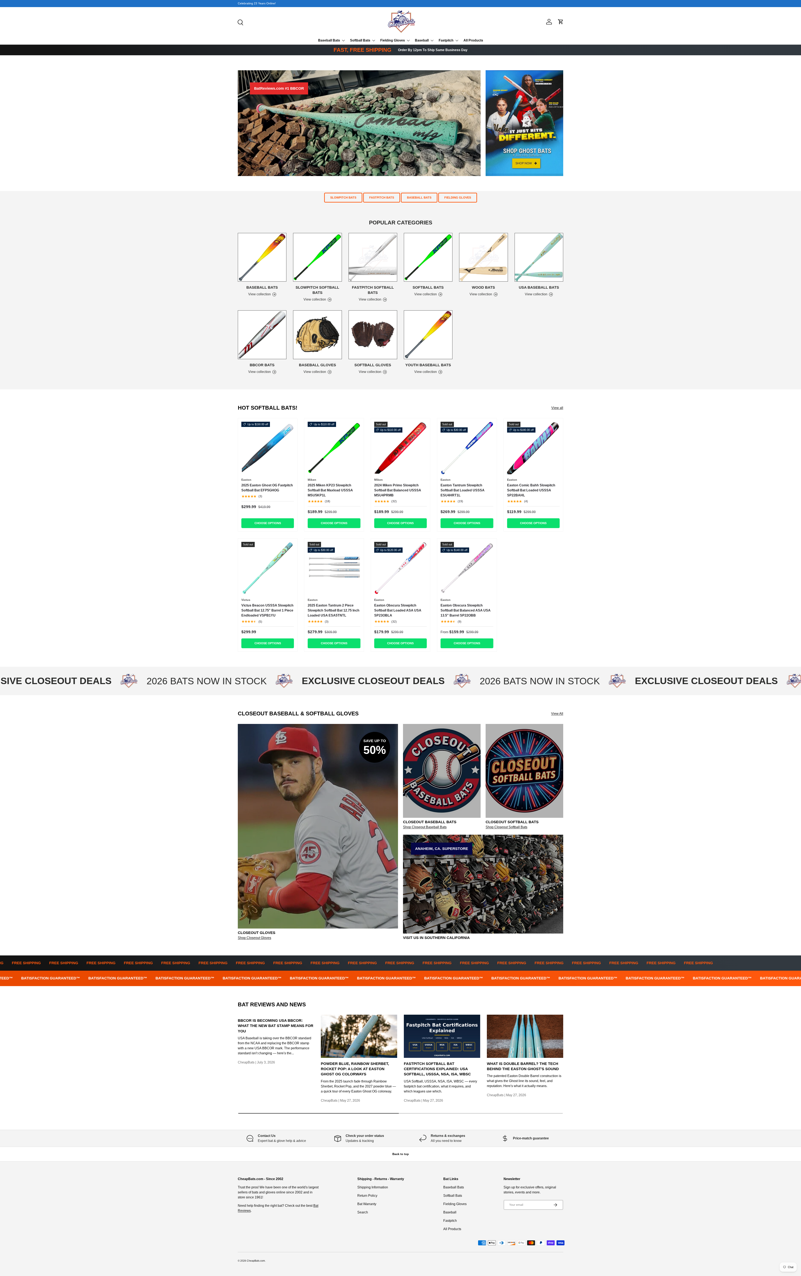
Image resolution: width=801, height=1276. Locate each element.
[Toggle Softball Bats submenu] (373, 40)
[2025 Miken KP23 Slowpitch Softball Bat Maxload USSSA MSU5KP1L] (334, 448)
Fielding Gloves (392, 40)
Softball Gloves (372, 365)
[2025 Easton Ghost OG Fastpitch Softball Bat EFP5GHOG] (267, 448)
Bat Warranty (366, 1204)
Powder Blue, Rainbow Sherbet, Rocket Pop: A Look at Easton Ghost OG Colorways (355, 1069)
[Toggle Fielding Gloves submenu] (408, 40)
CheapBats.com (256, 1260)
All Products (473, 40)
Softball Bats (360, 40)
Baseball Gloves (317, 365)
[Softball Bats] (428, 257)
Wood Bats (483, 287)
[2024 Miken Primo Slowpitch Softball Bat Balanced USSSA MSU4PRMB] (400, 448)
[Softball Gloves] (373, 335)
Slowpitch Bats (343, 197)
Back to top (400, 1154)
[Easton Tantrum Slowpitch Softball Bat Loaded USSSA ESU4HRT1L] (467, 448)
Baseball (422, 40)
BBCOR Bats (262, 365)
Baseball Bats (329, 40)
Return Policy (367, 1195)
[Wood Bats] (483, 257)
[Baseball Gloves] (317, 335)
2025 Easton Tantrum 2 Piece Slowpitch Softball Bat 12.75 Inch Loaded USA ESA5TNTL (333, 610)
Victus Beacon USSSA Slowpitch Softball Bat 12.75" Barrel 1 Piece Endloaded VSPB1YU (267, 610)
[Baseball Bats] (262, 257)
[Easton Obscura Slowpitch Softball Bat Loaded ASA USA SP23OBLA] (400, 568)
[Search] (239, 21)
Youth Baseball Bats (428, 365)
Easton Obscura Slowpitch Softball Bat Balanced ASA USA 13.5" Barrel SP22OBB (465, 610)
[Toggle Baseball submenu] (432, 40)
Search (362, 1212)
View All (557, 713)
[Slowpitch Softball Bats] (317, 257)
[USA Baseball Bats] (539, 257)
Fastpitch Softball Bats (373, 290)
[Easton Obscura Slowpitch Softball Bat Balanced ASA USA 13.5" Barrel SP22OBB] (467, 568)
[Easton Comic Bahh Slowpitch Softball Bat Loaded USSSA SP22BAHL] (533, 448)
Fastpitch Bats (381, 197)
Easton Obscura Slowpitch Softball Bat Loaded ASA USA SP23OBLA (397, 610)
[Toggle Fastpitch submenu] (456, 40)
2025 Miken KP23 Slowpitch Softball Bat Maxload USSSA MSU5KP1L (330, 490)
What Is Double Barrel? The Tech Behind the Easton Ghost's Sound (523, 1066)
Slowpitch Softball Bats (317, 290)
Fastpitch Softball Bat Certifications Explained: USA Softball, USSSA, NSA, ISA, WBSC (437, 1069)
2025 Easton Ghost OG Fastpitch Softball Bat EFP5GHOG (267, 487)
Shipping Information (372, 1187)
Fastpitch (446, 40)
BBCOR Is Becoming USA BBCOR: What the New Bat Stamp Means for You (275, 1025)
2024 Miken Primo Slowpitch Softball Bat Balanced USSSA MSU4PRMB (397, 490)
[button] (560, 21)
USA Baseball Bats (539, 287)
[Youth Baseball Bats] (428, 335)
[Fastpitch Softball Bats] (373, 257)
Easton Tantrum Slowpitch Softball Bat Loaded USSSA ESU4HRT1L (462, 490)
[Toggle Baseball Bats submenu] (343, 40)
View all (557, 408)
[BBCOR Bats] (262, 335)
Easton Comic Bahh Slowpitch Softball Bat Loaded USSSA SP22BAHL (531, 490)
